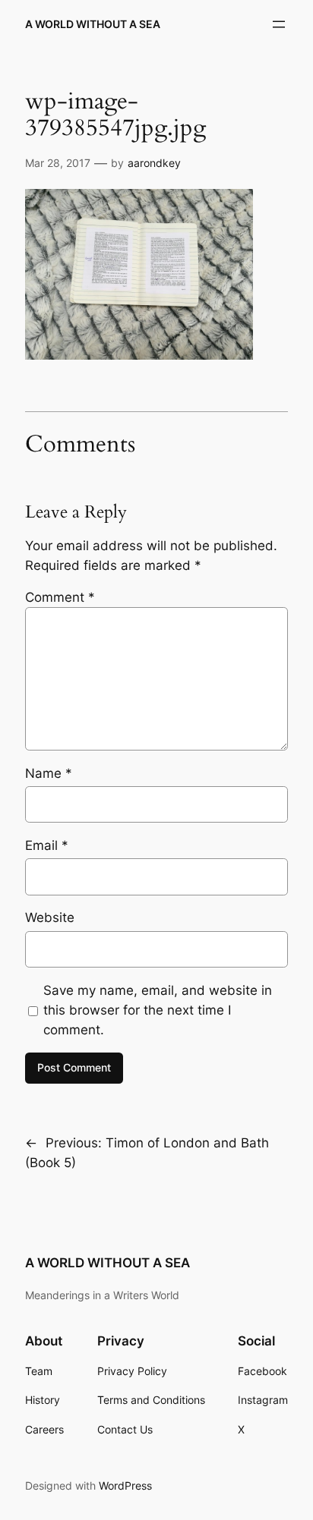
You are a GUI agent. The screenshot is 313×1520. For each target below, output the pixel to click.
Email (46, 845)
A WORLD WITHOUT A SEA (92, 23)
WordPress (125, 1485)
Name (48, 773)
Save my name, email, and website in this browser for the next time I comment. (157, 1010)
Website (49, 917)
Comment (60, 597)
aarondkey (154, 162)
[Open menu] (279, 24)
